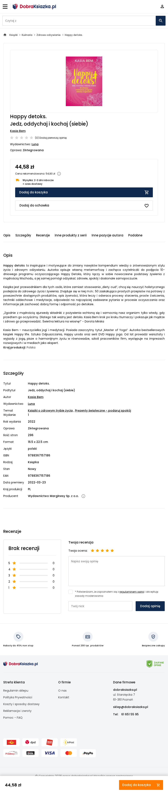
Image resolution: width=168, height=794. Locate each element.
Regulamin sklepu (15, 691)
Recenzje (43, 235)
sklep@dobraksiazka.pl (130, 707)
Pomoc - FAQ (13, 718)
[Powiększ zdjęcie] (84, 81)
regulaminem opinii (131, 591)
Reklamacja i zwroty (17, 711)
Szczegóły (23, 235)
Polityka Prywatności (17, 697)
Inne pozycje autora (107, 235)
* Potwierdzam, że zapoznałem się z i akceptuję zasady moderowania (116, 594)
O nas (62, 691)
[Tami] (34, 6)
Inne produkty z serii (71, 235)
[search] (161, 21)
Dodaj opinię (150, 606)
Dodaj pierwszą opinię (53, 138)
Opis (6, 235)
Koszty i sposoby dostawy (21, 704)
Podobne (135, 235)
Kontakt (63, 697)
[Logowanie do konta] (162, 6)
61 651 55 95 (130, 714)
